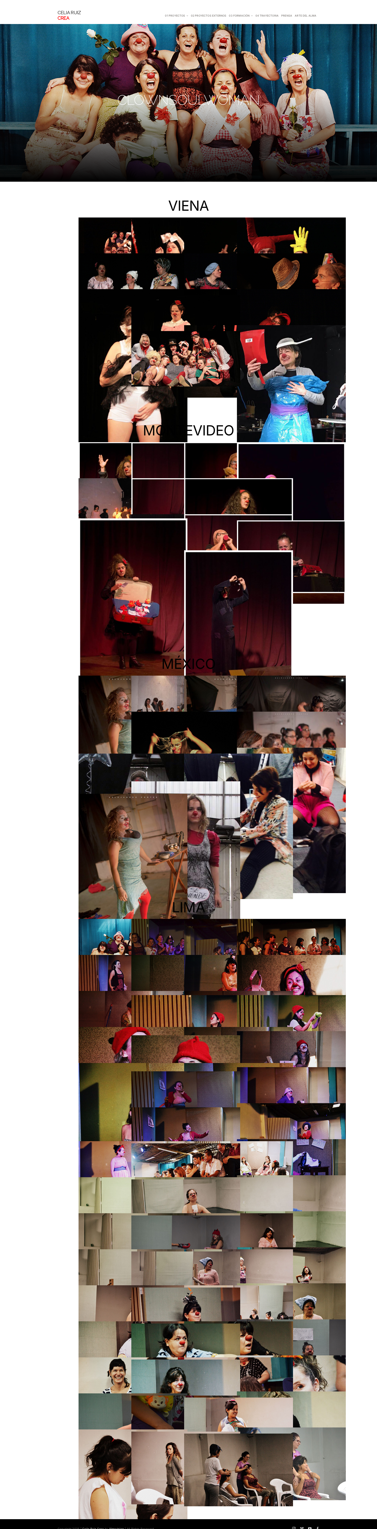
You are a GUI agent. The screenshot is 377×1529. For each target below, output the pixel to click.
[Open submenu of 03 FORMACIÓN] (251, 16)
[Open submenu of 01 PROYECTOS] (186, 16)
